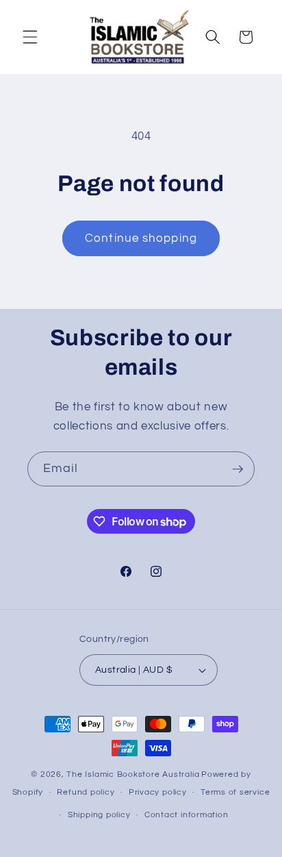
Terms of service (235, 792)
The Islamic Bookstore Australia (132, 774)
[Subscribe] (237, 469)
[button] (30, 37)
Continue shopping (141, 238)
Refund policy (85, 792)
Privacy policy (158, 792)
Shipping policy (99, 814)
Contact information (186, 814)
